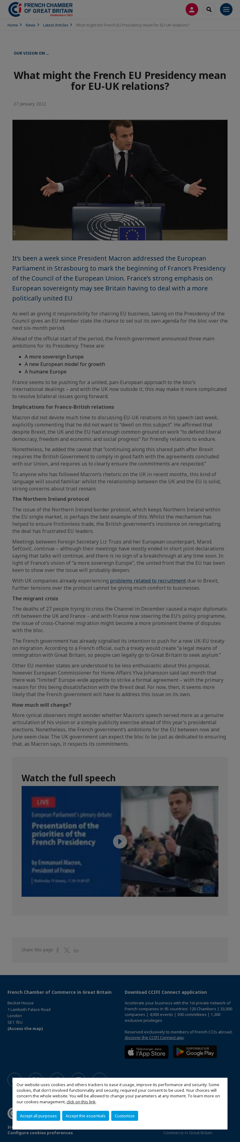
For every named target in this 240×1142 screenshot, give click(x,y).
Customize (125, 1116)
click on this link (81, 1102)
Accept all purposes (38, 1116)
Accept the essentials (86, 1116)
